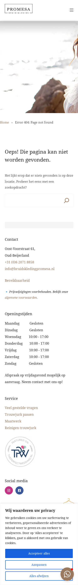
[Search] (66, 200)
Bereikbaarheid (17, 280)
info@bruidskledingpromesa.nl (29, 268)
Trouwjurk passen (19, 414)
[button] (67, 574)
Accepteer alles (39, 553)
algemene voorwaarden (21, 298)
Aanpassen (39, 565)
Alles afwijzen (39, 576)
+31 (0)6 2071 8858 (19, 262)
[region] (39, 544)
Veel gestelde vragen (21, 407)
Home (4, 122)
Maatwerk (13, 421)
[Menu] (71, 10)
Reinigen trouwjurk (20, 428)
